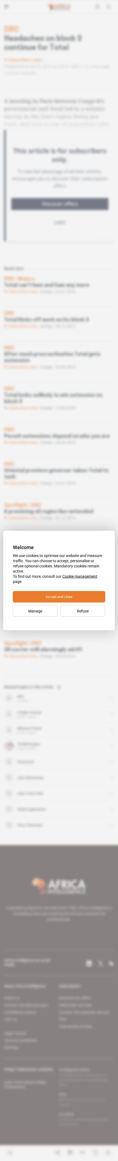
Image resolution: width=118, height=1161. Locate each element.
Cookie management (79, 576)
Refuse (83, 611)
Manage (35, 611)
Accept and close (59, 597)
